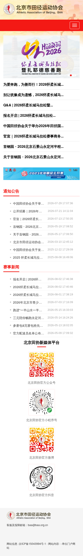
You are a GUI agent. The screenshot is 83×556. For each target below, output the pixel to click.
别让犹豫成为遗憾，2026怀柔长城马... (33, 94)
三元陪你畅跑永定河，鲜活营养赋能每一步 (28, 317)
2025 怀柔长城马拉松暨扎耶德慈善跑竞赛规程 (28, 257)
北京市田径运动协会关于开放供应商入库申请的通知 (28, 242)
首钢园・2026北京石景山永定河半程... (33, 146)
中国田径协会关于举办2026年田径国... (33, 125)
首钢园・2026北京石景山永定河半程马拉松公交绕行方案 (28, 226)
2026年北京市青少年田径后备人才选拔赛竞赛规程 (28, 302)
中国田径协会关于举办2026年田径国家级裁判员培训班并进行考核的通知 (28, 203)
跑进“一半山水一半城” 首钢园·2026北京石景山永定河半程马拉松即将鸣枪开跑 (28, 310)
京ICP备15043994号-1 (32, 543)
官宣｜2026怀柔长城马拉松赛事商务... (33, 136)
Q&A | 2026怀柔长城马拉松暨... (28, 104)
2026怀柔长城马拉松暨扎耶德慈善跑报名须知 (28, 287)
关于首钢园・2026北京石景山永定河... (33, 156)
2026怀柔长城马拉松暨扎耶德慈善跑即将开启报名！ (28, 294)
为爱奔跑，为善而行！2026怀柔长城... (33, 84)
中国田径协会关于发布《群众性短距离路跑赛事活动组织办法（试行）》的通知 (28, 249)
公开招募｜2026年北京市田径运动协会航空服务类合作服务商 (28, 211)
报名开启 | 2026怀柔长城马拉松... (29, 115)
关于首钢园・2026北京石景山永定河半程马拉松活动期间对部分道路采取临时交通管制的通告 (28, 234)
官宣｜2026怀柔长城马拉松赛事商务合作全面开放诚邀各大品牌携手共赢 (28, 219)
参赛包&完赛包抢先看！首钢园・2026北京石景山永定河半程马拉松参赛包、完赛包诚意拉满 (28, 325)
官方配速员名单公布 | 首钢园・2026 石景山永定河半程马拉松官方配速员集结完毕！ (28, 333)
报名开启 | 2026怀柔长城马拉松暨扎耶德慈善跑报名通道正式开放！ (28, 279)
